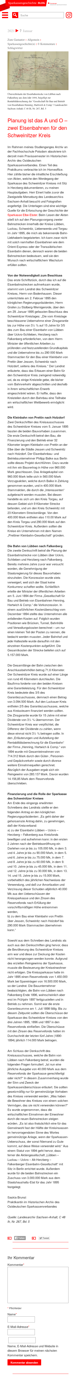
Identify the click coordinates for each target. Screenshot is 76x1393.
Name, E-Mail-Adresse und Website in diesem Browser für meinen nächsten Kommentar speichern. (32, 1350)
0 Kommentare (46, 44)
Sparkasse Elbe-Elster (22, 215)
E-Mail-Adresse (17, 1326)
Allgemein (33, 40)
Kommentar (15, 1264)
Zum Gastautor (16, 40)
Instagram (69, 15)
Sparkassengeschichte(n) (21, 44)
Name (11, 1314)
